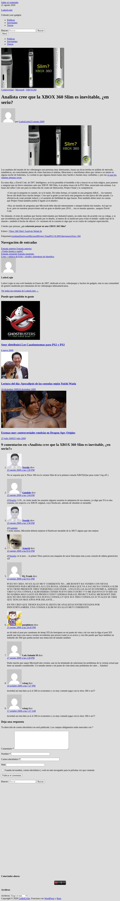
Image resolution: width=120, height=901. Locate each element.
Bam (59, 898)
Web (3, 764)
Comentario (7, 748)
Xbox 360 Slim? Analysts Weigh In (25, 231)
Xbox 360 (76, 236)
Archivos (5, 895)
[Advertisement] (23, 827)
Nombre (6, 754)
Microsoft (19, 90)
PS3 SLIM (55, 236)
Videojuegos (65, 236)
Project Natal (44, 236)
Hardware (24, 236)
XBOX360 (31, 90)
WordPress (49, 898)
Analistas (15, 236)
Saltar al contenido (9, 2)
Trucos (10, 25)
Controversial (7, 90)
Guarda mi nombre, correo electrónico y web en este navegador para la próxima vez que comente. (50, 770)
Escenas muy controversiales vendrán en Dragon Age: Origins (38, 432)
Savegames (12, 22)
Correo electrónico (10, 759)
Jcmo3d (26, 548)
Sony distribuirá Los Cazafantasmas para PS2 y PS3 (33, 344)
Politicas (11, 20)
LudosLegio (6, 10)
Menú (4, 34)
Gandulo (26, 492)
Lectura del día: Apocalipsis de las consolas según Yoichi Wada (38, 383)
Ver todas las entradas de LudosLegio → (20, 291)
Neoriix (26, 467)
